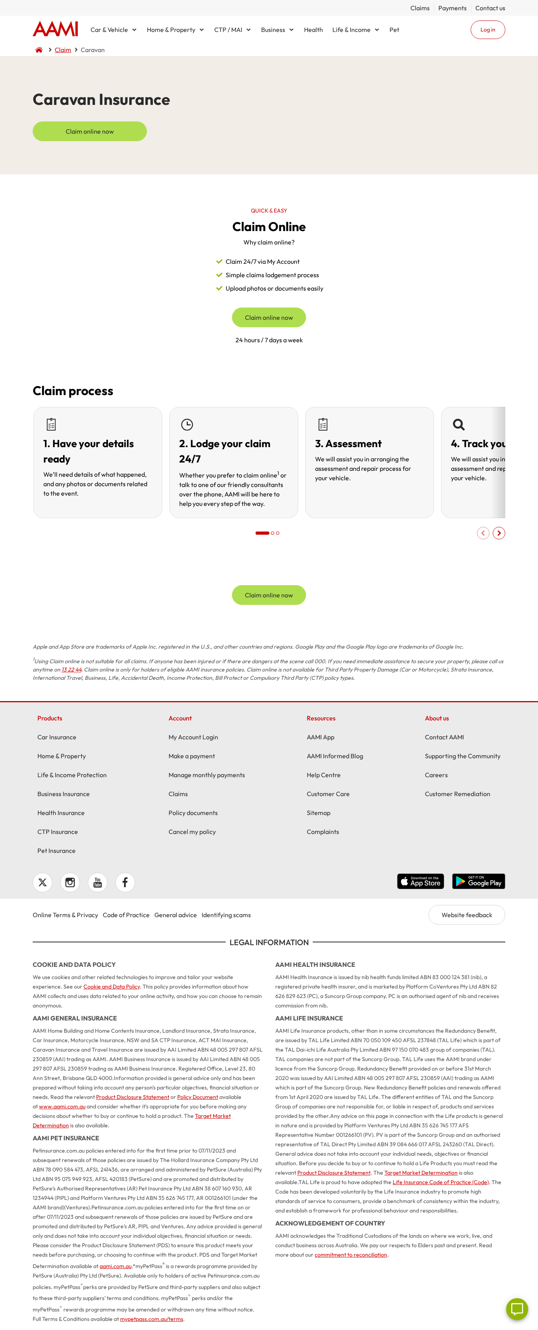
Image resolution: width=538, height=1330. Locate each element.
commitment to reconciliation (351, 1254)
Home (55, 29)
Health (313, 30)
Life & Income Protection (72, 775)
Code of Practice (126, 915)
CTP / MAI (228, 30)
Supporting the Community (463, 756)
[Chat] (517, 1309)
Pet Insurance (56, 850)
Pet (394, 30)
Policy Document (197, 1097)
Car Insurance (56, 737)
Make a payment (192, 756)
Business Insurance (63, 794)
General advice (175, 915)
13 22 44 (71, 669)
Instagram (70, 882)
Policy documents (193, 813)
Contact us (490, 8)
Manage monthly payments (207, 775)
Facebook (125, 882)
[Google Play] (478, 882)
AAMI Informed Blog (335, 756)
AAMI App (320, 737)
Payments (452, 8)
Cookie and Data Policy (111, 986)
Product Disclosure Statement (132, 1097)
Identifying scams (226, 915)
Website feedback (467, 915)
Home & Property (171, 30)
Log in (487, 29)
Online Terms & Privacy (65, 915)
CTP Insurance (57, 832)
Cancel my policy (192, 832)
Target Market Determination (421, 1172)
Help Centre (324, 775)
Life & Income (351, 30)
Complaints (323, 832)
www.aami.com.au (62, 1106)
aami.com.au (116, 1266)
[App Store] (420, 882)
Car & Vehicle (109, 30)
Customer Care (328, 794)
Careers (436, 775)
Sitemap (318, 813)
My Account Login (193, 737)
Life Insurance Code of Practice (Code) (441, 1182)
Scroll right (499, 533)
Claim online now (90, 131)
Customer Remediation (457, 794)
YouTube (98, 882)
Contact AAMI (444, 737)
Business (273, 30)
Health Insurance (61, 813)
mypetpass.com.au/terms (151, 1319)
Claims (420, 8)
